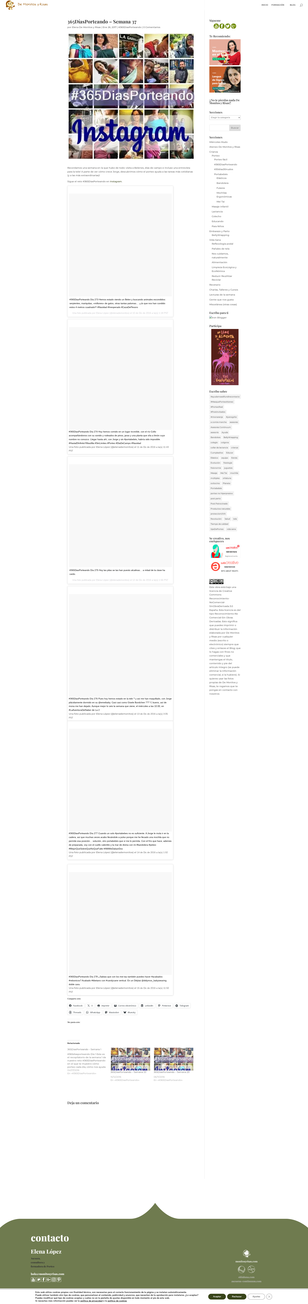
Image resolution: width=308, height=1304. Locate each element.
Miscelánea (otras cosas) (223, 304)
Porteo (216, 155)
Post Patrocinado (219, 503)
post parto (216, 498)
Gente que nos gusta (221, 299)
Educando (217, 221)
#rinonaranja (217, 417)
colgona (225, 442)
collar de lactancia (219, 447)
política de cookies (117, 1300)
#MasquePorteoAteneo (222, 402)
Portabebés (221, 174)
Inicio (264, 5)
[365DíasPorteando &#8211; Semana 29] (174, 1059)
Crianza (213, 151)
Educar (229, 452)
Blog (292, 5)
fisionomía (216, 468)
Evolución (215, 463)
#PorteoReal (217, 407)
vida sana (231, 529)
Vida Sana (215, 239)
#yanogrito (231, 417)
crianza (234, 447)
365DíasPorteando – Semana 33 (128, 1072)
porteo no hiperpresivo (222, 493)
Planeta (226, 483)
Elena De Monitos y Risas (86, 27)
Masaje (214, 473)
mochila (234, 473)
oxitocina (215, 483)
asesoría (214, 432)
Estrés (234, 458)
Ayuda (225, 432)
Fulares (221, 188)
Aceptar (217, 1296)
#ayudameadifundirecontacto (225, 396)
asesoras (234, 422)
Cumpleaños (217, 452)
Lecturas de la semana (222, 294)
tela (235, 519)
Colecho (216, 216)
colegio (214, 442)
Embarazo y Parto (219, 231)
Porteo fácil (220, 159)
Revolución (216, 519)
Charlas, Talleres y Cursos (223, 289)
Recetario (214, 284)
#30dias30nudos (223, 169)
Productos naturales (220, 509)
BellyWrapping (220, 235)
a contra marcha (219, 422)
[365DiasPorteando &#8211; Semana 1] (89, 1061)
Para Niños (218, 226)
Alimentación (219, 262)
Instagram (116, 181)
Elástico (214, 458)
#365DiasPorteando (129, 27)
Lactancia (217, 211)
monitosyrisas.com (246, 1261)
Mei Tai (221, 201)
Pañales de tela (220, 248)
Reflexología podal (222, 243)
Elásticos (222, 178)
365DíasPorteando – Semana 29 (171, 1072)
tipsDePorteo (217, 529)
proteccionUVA (218, 514)
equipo (224, 458)
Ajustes (256, 1296)
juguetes (228, 468)
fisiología (227, 463)
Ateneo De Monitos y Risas (224, 146)
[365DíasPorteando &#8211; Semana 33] (130, 1059)
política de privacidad (91, 1300)
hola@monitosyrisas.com (47, 1274)
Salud (227, 519)
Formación (277, 5)
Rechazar (237, 1296)
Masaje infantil (220, 206)
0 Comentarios (151, 27)
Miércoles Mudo (218, 142)
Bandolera (222, 183)
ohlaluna (227, 478)
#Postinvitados (218, 412)
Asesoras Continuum (221, 427)
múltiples (215, 478)
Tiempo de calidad (219, 524)
